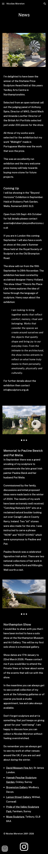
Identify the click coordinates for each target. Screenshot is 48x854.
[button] (3, 3)
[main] (24, 15)
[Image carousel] (24, 423)
